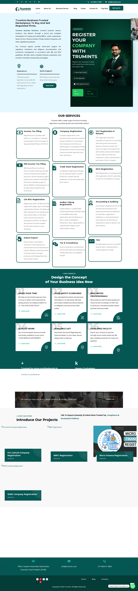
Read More (50, 85)
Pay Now (104, 8)
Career (83, 8)
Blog (75, 8)
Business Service (62, 8)
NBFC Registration (63, 455)
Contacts (104, 579)
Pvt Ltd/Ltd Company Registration (18, 454)
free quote (116, 8)
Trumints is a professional (30, 374)
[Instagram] (22, 2)
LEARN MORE (25, 311)
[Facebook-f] (17, 2)
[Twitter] (26, 2)
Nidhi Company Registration (22, 494)
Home (38, 8)
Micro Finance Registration (113, 455)
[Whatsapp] (132, 586)
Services (11, 458)
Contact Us (93, 8)
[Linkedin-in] (30, 2)
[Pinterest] (39, 2)
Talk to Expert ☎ (90, 92)
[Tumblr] (35, 2)
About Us (47, 8)
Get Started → (77, 92)
